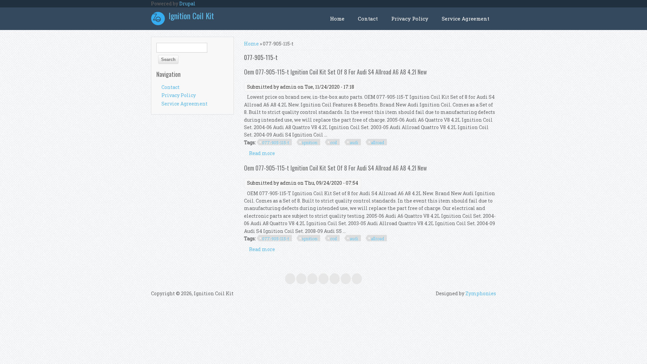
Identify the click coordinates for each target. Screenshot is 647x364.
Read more (262, 153)
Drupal (187, 3)
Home (337, 18)
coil (333, 142)
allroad (377, 142)
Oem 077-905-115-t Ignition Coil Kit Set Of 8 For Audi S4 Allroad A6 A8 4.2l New (335, 71)
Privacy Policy (409, 18)
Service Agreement (465, 18)
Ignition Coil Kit (191, 15)
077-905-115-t (275, 142)
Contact (368, 18)
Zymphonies (480, 293)
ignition (309, 142)
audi (354, 142)
